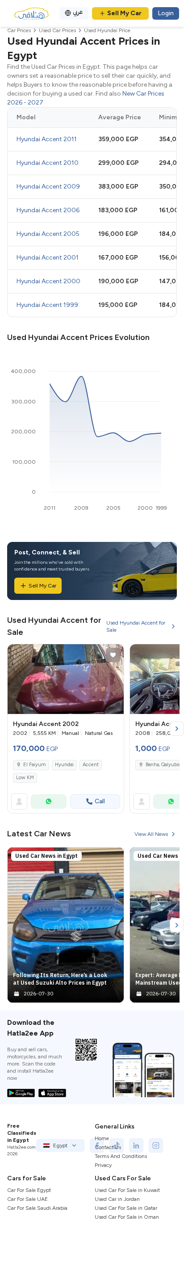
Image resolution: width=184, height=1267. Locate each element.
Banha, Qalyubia (163, 765)
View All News (151, 834)
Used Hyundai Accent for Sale (135, 626)
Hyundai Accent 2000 (48, 281)
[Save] (113, 655)
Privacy (103, 1165)
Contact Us (108, 1147)
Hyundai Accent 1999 (47, 305)
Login (166, 13)
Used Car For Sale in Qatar (126, 1208)
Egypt (60, 1145)
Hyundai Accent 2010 (48, 163)
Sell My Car (124, 13)
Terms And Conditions (121, 1156)
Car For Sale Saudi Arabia (37, 1208)
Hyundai (64, 765)
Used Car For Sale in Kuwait (127, 1190)
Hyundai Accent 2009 (48, 186)
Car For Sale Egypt (29, 1190)
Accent (91, 765)
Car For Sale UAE (27, 1199)
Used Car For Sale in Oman (127, 1217)
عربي (78, 12)
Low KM (25, 777)
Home (102, 1138)
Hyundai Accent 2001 (48, 257)
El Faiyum (34, 765)
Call (100, 801)
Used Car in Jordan (117, 1199)
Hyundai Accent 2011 (47, 139)
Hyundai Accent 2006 (48, 210)
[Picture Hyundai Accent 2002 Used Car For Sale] (66, 679)
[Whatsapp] (49, 801)
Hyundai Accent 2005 (48, 234)
